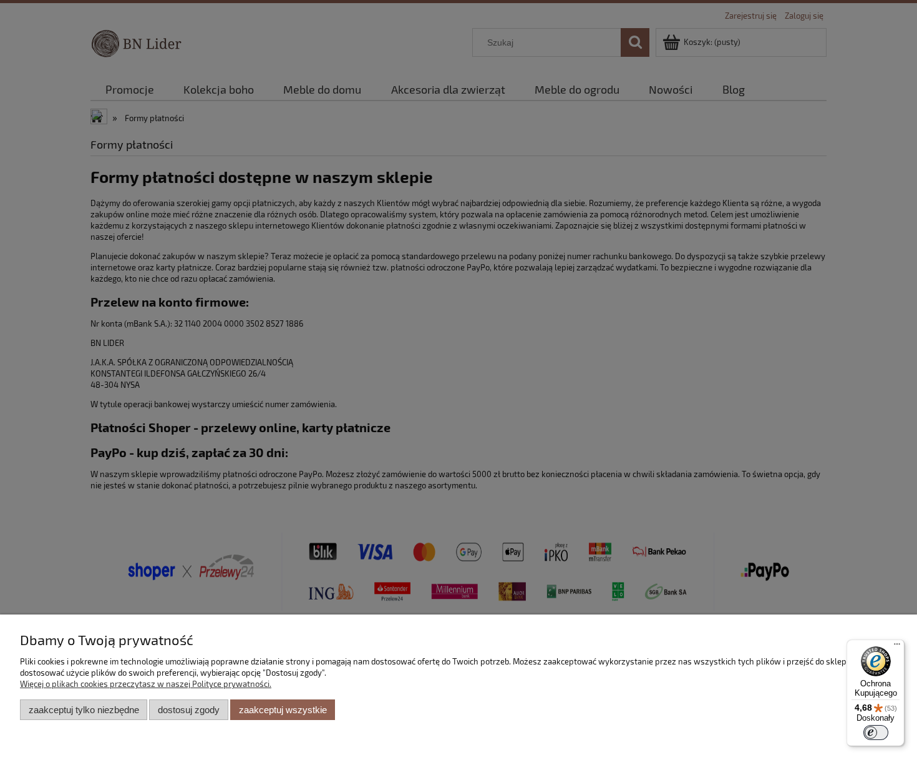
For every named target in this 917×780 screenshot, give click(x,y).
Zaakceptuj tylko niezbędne (84, 709)
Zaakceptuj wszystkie (283, 709)
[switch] (875, 732)
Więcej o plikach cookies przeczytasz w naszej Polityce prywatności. (145, 684)
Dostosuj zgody (189, 709)
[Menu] (897, 646)
